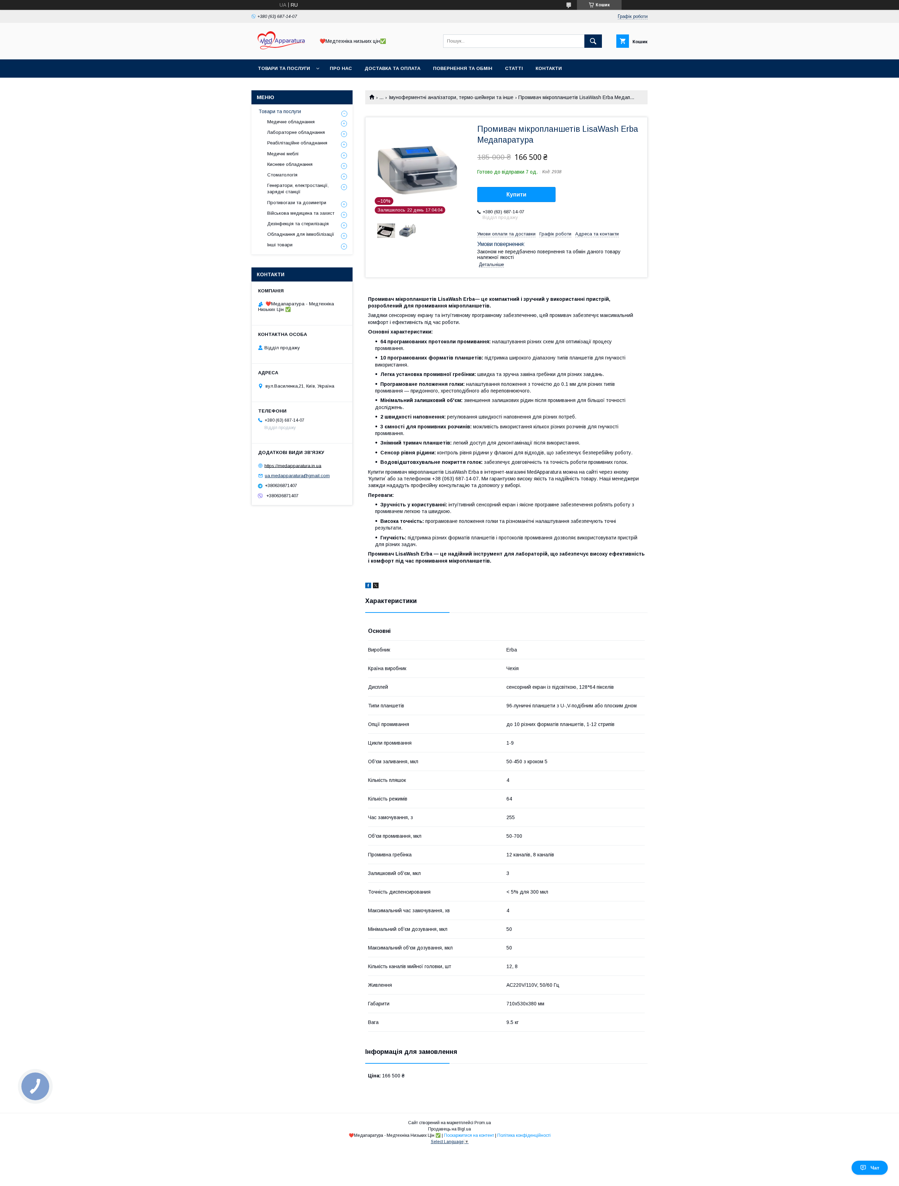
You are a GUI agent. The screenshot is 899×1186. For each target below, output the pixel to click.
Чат (875, 1168)
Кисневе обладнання (290, 164)
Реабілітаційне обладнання (297, 142)
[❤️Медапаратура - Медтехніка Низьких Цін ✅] (281, 50)
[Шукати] (593, 41)
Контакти (549, 68)
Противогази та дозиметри (296, 202)
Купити (516, 194)
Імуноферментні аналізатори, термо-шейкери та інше (451, 97)
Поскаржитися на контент (469, 1135)
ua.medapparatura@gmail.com (297, 475)
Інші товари (280, 244)
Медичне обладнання (291, 121)
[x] (376, 586)
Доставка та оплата (392, 68)
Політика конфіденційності (524, 1135)
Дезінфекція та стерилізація (298, 223)
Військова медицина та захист (300, 213)
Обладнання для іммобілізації (300, 234)
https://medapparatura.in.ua (292, 465)
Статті (514, 68)
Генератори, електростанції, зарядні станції (298, 188)
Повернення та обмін (462, 68)
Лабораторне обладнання (296, 132)
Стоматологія (282, 174)
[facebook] (368, 586)
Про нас (341, 68)
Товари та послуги (284, 68)
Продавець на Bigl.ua (449, 1129)
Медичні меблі (282, 153)
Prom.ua (482, 1122)
